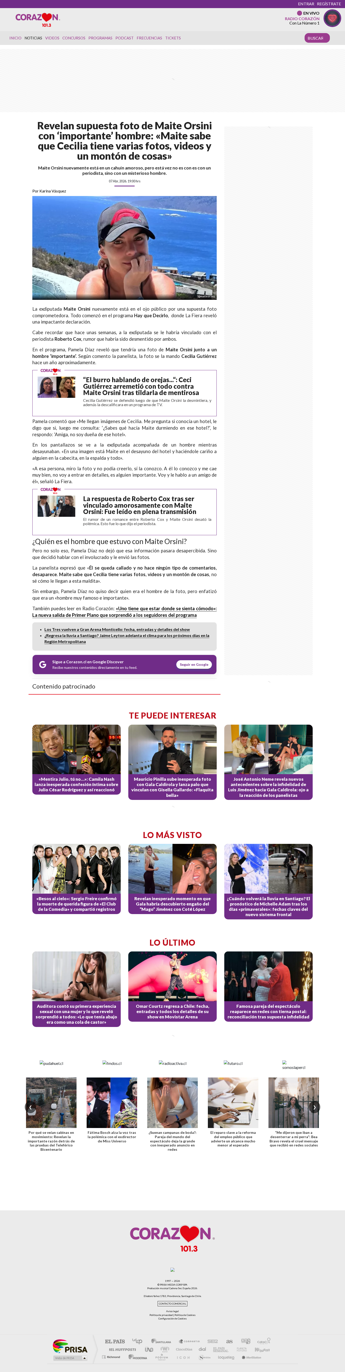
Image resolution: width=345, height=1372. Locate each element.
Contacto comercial (172, 1303)
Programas (100, 38)
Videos (52, 38)
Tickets (173, 38)
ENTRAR (306, 3)
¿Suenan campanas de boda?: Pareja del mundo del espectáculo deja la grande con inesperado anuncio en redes (172, 1141)
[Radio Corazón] (38, 19)
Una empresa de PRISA (70, 1346)
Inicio (15, 38)
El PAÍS (115, 1342)
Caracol (262, 1342)
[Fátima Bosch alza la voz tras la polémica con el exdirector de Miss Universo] (112, 1102)
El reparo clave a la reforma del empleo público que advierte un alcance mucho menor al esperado (233, 1138)
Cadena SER (211, 1342)
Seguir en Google (194, 664)
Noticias (33, 38)
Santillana (162, 1342)
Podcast (124, 38)
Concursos (73, 38)
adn (244, 1342)
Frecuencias (149, 38)
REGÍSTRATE (329, 3)
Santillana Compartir (189, 1342)
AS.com (227, 1342)
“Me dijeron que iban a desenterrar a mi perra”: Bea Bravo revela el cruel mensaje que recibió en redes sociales (293, 1138)
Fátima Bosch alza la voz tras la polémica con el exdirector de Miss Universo (112, 1136)
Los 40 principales (139, 1342)
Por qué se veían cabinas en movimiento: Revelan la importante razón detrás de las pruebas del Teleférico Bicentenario (51, 1141)
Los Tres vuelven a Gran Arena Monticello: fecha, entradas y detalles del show (117, 629)
